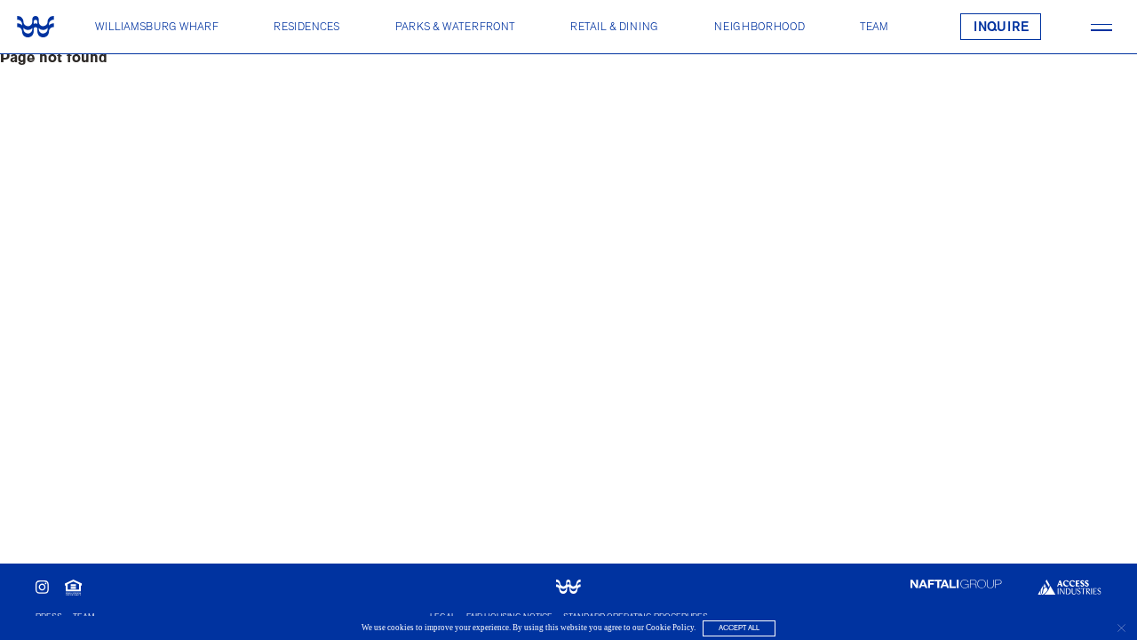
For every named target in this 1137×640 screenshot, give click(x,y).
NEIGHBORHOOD (759, 27)
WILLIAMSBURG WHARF (157, 27)
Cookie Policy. (671, 627)
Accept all (739, 628)
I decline (1121, 628)
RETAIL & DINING (614, 27)
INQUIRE (1001, 28)
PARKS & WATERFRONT (455, 27)
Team (874, 27)
